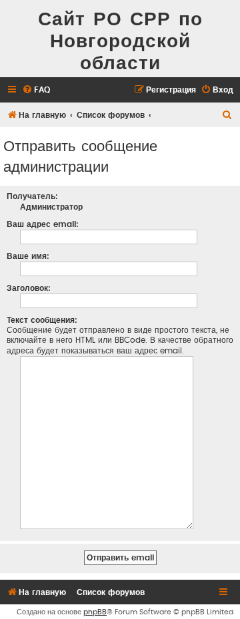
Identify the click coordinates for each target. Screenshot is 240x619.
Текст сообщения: (42, 320)
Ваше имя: (28, 256)
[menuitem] (36, 90)
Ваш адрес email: (43, 224)
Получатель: (32, 196)
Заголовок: (29, 288)
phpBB (95, 612)
